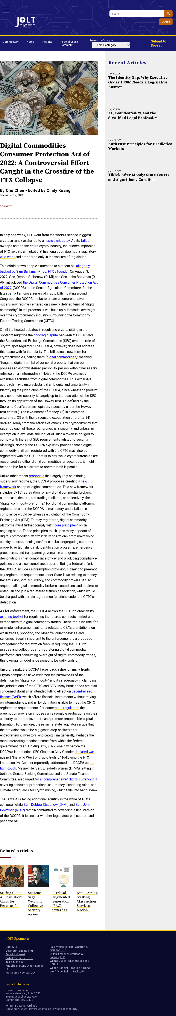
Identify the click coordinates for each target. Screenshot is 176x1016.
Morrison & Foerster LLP (20, 972)
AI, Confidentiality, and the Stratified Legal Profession (133, 115)
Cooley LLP (12, 946)
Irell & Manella (14, 961)
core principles (66, 525)
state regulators (66, 708)
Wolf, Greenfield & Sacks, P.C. (67, 971)
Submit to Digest (158, 43)
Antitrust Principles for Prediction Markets (140, 146)
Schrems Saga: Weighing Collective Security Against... (35, 903)
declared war (84, 752)
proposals (36, 476)
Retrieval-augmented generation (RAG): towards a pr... (61, 903)
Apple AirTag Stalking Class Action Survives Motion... (87, 901)
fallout (85, 241)
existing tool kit (11, 617)
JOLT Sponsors (17, 939)
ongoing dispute (46, 335)
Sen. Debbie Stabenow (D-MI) (46, 805)
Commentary (10, 41)
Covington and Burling (19, 950)
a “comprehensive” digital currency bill (68, 779)
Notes (30, 41)
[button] (6, 10)
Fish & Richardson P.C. (19, 958)
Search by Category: (102, 40)
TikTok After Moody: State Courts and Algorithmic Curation (138, 177)
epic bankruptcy (58, 241)
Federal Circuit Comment (69, 43)
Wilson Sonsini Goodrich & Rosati (70, 967)
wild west (7, 257)
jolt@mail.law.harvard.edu (21, 1005)
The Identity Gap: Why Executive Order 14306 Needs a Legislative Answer (138, 82)
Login (166, 21)
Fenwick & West (15, 954)
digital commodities (61, 357)
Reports (47, 41)
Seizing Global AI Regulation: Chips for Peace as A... (11, 899)
